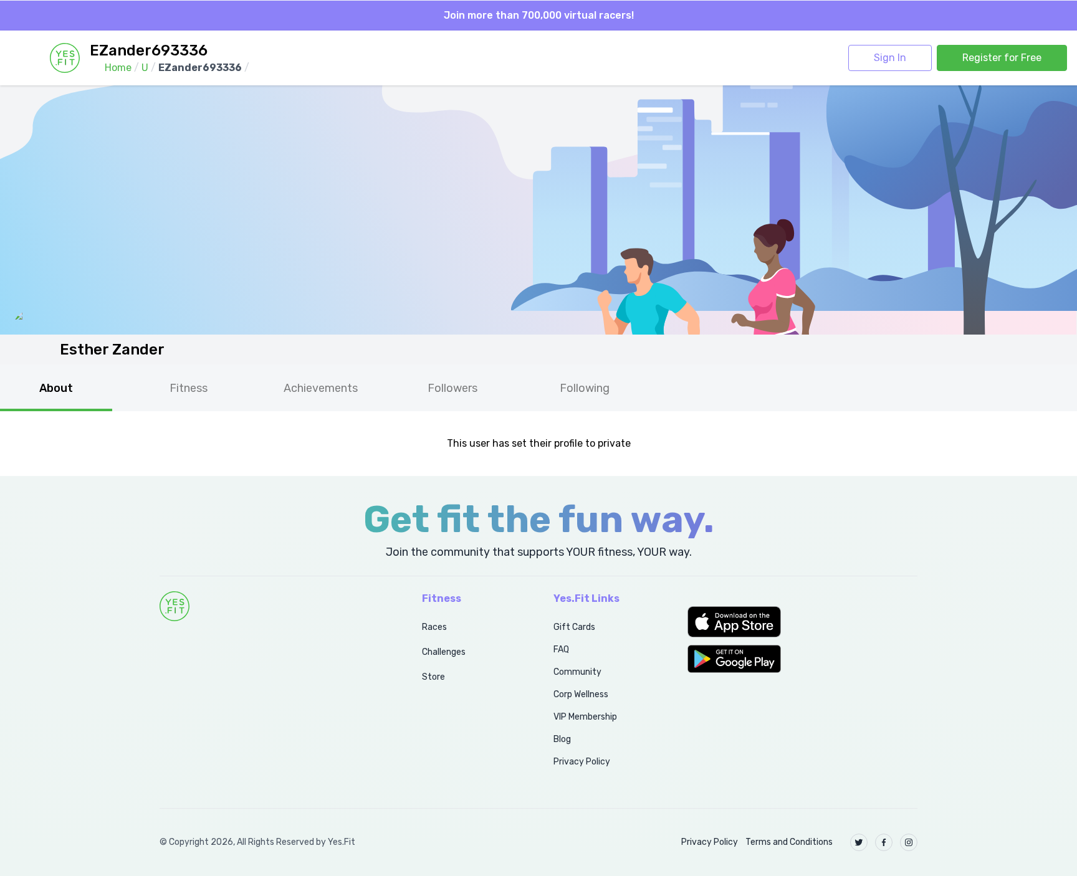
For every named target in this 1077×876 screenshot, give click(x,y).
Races (434, 627)
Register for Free (1001, 58)
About (56, 388)
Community (577, 672)
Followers (452, 388)
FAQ (561, 649)
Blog (562, 739)
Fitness (189, 388)
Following (585, 388)
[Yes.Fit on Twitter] (859, 842)
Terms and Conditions (789, 842)
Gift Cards (574, 627)
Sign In (890, 58)
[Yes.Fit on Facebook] (884, 842)
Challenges (444, 652)
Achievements (321, 388)
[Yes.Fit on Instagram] (908, 842)
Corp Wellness (580, 694)
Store (433, 677)
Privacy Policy (581, 761)
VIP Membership (585, 717)
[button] (802, 621)
